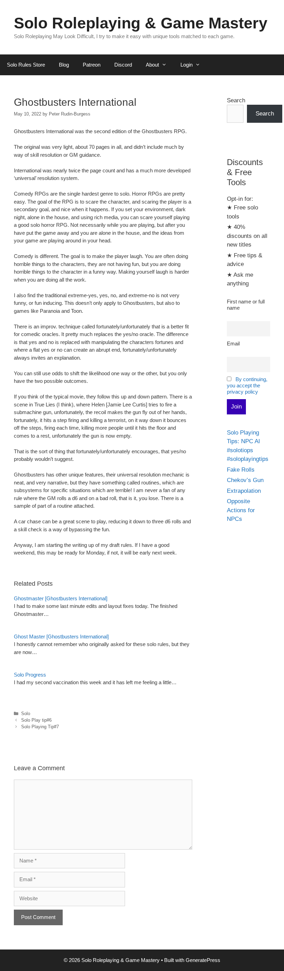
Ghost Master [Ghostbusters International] (61, 636)
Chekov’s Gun (245, 480)
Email (233, 343)
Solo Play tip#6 (36, 720)
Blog (64, 65)
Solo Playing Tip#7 (40, 726)
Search (236, 100)
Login (186, 65)
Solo (25, 713)
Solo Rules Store (26, 65)
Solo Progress (30, 675)
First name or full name (246, 305)
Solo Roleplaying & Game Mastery (140, 23)
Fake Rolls (241, 469)
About (152, 65)
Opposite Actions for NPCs (241, 510)
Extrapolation (244, 491)
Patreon (91, 65)
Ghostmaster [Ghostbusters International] (60, 598)
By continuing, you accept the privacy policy (247, 385)
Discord (123, 65)
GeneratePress (203, 960)
